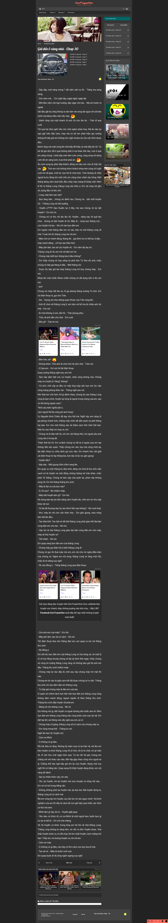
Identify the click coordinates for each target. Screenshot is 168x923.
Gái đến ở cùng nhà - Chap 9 (78, 62)
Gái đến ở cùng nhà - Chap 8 (78, 64)
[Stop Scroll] (166, 921)
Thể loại (52, 12)
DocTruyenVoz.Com (77, 604)
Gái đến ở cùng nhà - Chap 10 (78, 59)
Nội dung (60, 12)
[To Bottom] (159, 921)
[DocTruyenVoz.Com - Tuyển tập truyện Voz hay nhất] (84, 5)
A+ (148, 921)
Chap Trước (49, 863)
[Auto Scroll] (162, 921)
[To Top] (156, 921)
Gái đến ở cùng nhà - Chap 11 (78, 57)
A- (152, 921)
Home (39, 43)
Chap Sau (89, 863)
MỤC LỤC (69, 863)
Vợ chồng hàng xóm (115, 117)
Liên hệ (83, 914)
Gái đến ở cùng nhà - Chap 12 (78, 54)
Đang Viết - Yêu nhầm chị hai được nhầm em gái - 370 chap (117, 154)
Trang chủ (43, 12)
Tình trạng (70, 12)
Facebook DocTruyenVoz (52, 613)
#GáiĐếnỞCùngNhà (49, 43)
